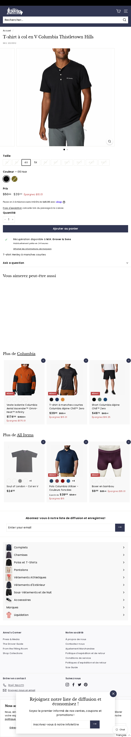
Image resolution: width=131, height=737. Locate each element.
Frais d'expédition (12, 208)
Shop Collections (13, 653)
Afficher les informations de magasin (32, 248)
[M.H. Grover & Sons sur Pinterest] (86, 684)
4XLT (91, 162)
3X (16, 162)
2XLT (67, 162)
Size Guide (72, 667)
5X (35, 162)
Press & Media (11, 639)
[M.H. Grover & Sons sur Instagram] (67, 684)
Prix (5, 188)
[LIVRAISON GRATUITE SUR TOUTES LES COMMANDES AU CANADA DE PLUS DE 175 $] (65, 3)
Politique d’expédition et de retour (85, 653)
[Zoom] (109, 141)
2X (7, 162)
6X (45, 162)
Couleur (15, 171)
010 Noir (6, 179)
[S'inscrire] (95, 724)
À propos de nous (76, 639)
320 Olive (14, 179)
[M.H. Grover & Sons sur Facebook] (73, 684)
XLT (56, 162)
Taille (7, 156)
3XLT (79, 162)
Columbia (26, 354)
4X (26, 162)
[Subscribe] (120, 528)
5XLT (104, 162)
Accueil (7, 30)
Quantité (9, 213)
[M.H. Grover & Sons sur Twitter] (79, 684)
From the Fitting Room (15, 648)
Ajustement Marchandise (80, 648)
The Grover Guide (13, 643)
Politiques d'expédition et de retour (86, 662)
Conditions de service (78, 658)
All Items (25, 435)
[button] (123, 735)
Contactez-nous (75, 643)
